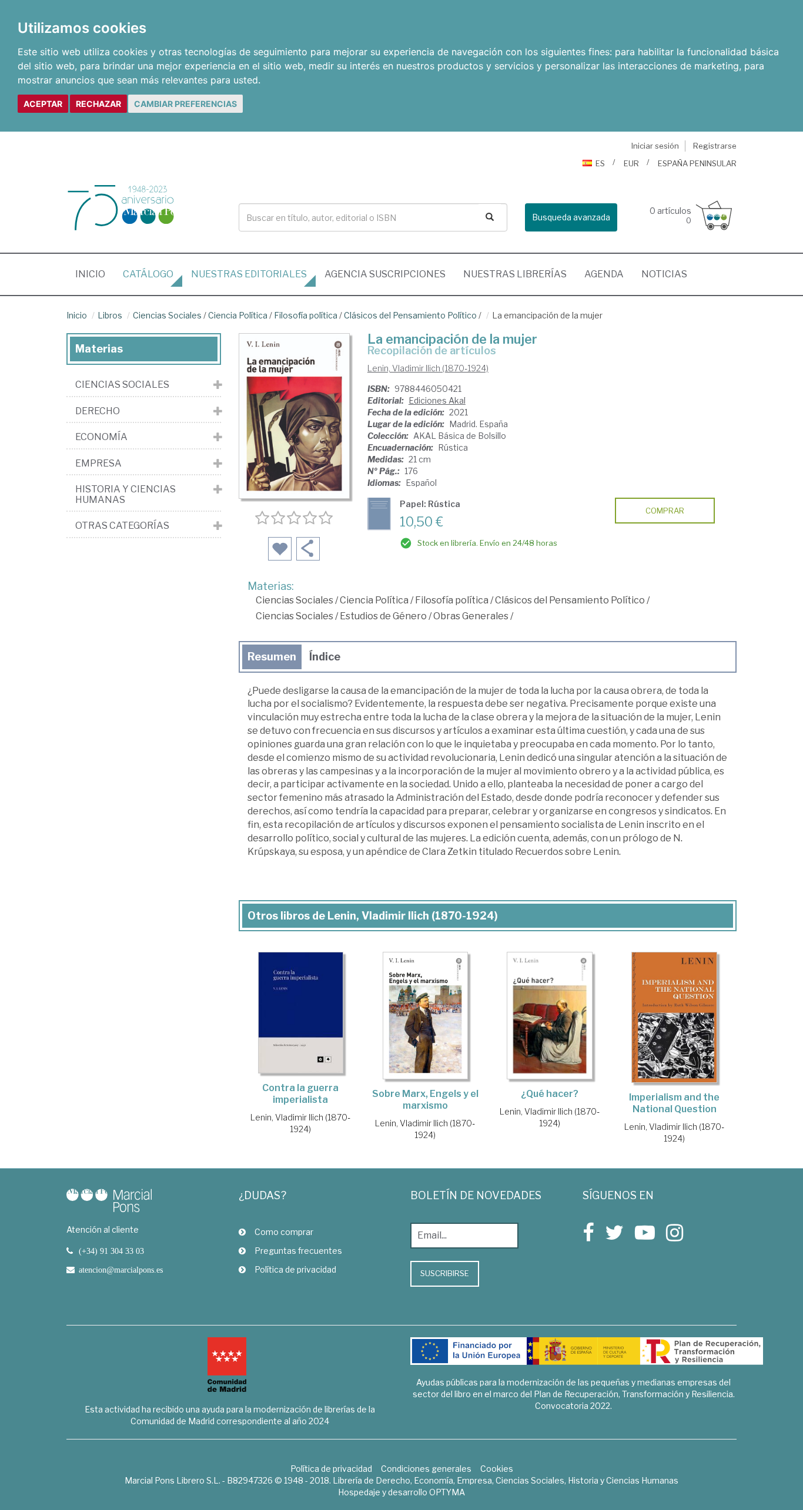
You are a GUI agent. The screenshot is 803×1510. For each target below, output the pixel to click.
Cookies (496, 1469)
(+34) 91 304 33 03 (111, 1251)
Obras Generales (470, 616)
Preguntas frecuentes (298, 1251)
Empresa (98, 463)
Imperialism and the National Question (674, 1103)
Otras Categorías (122, 526)
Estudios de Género (383, 616)
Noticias (664, 274)
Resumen (271, 656)
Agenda (604, 274)
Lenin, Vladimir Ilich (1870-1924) (428, 368)
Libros (110, 315)
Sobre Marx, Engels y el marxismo (425, 1099)
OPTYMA (447, 1492)
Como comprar (284, 1232)
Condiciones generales (426, 1469)
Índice (324, 656)
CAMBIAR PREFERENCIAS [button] (185, 104)
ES (600, 163)
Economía (101, 437)
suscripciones (385, 274)
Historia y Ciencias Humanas (125, 494)
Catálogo (148, 274)
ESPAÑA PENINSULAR (697, 163)
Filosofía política (305, 315)
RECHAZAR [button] (98, 104)
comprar (664, 510)
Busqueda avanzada (571, 217)
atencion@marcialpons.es (121, 1270)
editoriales (249, 274)
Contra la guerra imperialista (300, 1093)
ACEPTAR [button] (43, 104)
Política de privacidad (295, 1269)
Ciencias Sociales (167, 315)
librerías (515, 274)
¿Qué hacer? (549, 1093)
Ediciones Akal (437, 400)
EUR (631, 163)
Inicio (94, 274)
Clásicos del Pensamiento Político (410, 315)
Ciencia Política (237, 315)
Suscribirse (444, 1273)
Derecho (97, 411)
